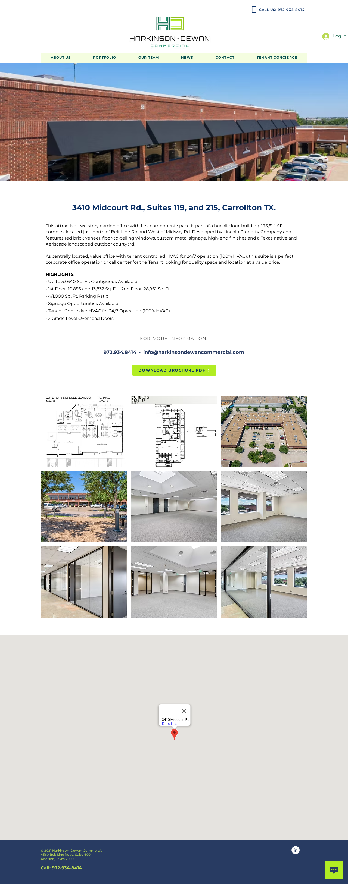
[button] (104, 58)
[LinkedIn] (295, 850)
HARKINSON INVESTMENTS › (64, 9)
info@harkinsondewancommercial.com (193, 352)
